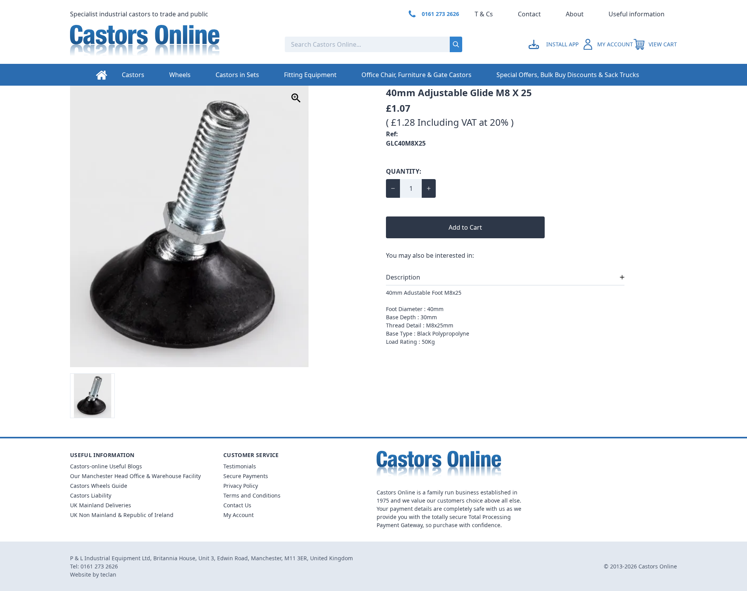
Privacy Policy (240, 485)
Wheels (180, 74)
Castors (133, 74)
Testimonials (239, 466)
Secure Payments (245, 476)
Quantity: (404, 171)
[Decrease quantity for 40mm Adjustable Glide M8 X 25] (393, 188)
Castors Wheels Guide (98, 485)
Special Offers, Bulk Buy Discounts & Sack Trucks (567, 74)
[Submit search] (456, 44)
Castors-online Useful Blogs (106, 466)
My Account (238, 515)
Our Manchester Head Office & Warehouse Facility (135, 476)
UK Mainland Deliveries (100, 505)
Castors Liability (90, 495)
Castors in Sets (237, 74)
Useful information (636, 14)
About (575, 14)
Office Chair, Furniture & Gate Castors (416, 74)
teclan (108, 574)
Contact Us (237, 505)
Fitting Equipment (310, 74)
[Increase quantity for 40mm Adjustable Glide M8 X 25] (429, 188)
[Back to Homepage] (171, 44)
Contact (529, 14)
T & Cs (484, 14)
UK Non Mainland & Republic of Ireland (122, 515)
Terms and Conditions (252, 495)
